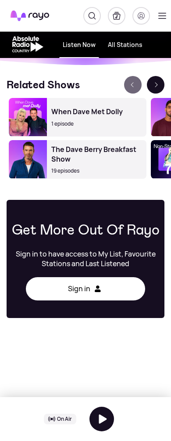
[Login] (141, 16)
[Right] (155, 85)
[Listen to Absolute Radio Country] (101, 419)
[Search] (92, 16)
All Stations (125, 44)
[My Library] (116, 16)
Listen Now (79, 44)
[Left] (133, 85)
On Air (64, 419)
